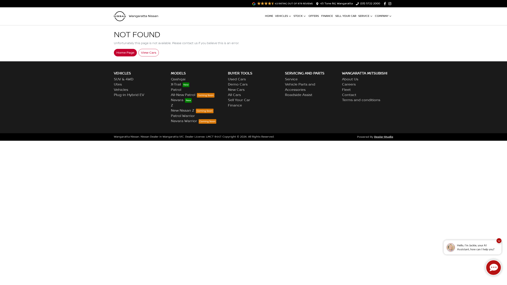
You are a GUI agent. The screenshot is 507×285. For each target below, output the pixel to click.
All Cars (234, 95)
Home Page (125, 52)
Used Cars (237, 79)
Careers (349, 84)
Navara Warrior (184, 121)
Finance (327, 16)
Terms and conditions (361, 100)
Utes (118, 84)
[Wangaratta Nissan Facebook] (385, 3)
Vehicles (281, 16)
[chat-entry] (493, 268)
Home (269, 16)
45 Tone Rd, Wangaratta (336, 3)
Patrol (176, 90)
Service (363, 16)
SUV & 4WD (123, 79)
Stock (298, 16)
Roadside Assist (298, 95)
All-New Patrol (183, 95)
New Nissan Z (182, 110)
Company (381, 16)
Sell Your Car (345, 16)
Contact (349, 95)
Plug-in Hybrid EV (129, 95)
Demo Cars (238, 84)
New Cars (236, 90)
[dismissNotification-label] (499, 241)
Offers (314, 16)
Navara (177, 100)
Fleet (346, 90)
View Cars (148, 52)
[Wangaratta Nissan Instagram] (390, 3)
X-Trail (176, 84)
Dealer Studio (383, 137)
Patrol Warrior (183, 116)
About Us (350, 79)
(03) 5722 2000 (370, 3)
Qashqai (178, 79)
